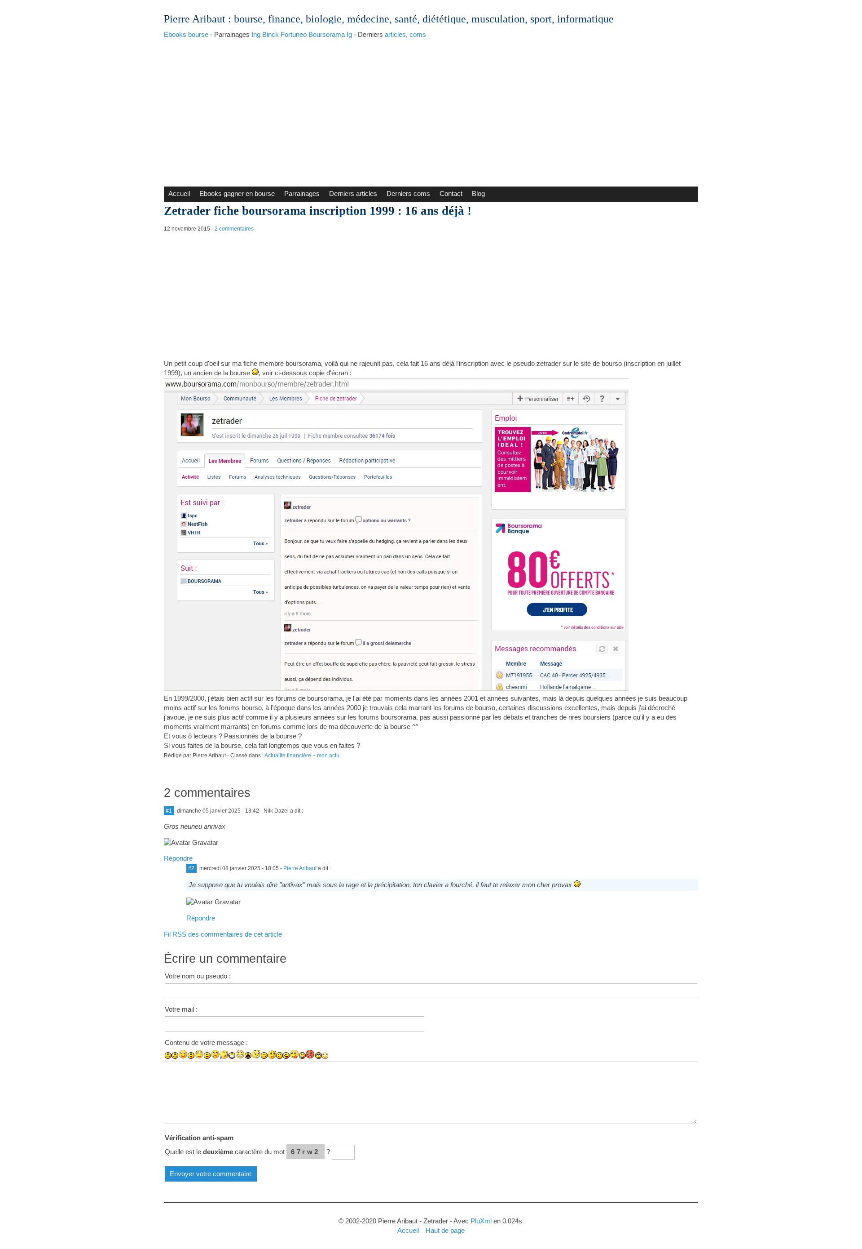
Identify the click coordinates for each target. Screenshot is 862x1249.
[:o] (248, 1055)
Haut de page (445, 1230)
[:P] (286, 1055)
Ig (349, 34)
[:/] (279, 1055)
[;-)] (272, 1054)
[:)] (168, 1055)
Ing (255, 34)
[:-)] (175, 1055)
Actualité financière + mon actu (301, 755)
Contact (451, 193)
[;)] (264, 1055)
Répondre (178, 858)
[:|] (191, 1055)
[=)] (183, 1054)
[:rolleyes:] (318, 1055)
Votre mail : (181, 1009)
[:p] (294, 1054)
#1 (169, 811)
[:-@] (310, 1054)
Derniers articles (353, 193)
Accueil (179, 193)
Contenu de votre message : (206, 1042)
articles (395, 34)
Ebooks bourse (186, 34)
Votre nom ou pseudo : (198, 976)
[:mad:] (302, 1055)
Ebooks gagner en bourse (237, 193)
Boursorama (326, 34)
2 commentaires (234, 229)
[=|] (199, 1054)
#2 (191, 868)
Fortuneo (294, 34)
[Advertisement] (431, 110)
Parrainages (302, 193)
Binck (270, 34)
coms (417, 34)
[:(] (207, 1055)
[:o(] (224, 1054)
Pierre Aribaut (194, 19)
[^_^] (325, 1056)
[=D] (240, 1054)
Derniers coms (408, 193)
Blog (478, 193)
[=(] (215, 1054)
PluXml (481, 1221)
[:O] (256, 1054)
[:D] (232, 1055)
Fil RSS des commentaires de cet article (223, 934)
